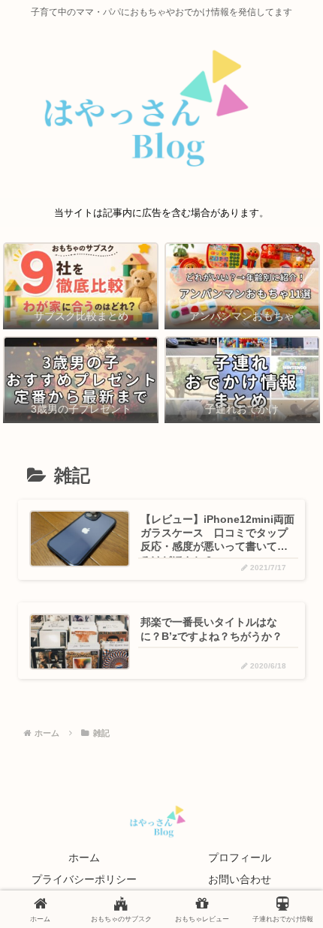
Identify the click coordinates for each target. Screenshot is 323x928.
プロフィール (239, 857)
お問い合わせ (239, 879)
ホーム (84, 857)
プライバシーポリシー (84, 879)
